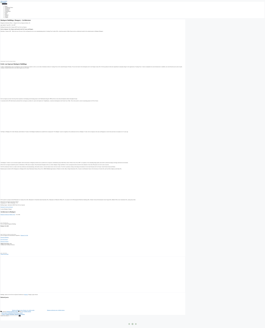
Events (6, 12)
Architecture (7, 8)
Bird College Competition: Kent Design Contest (12, 313)
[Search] (20, 315)
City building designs (26, 311)
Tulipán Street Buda (4, 254)
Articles (6, 16)
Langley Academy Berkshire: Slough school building (13, 314)
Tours (6, 13)
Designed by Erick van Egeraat (7, 207)
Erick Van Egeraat (4, 239)
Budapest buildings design (12, 311)
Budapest (26, 294)
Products (6, 15)
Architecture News (9, 7)
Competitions (7, 11)
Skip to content (4, 1)
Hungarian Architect (4, 241)
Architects (7, 10)
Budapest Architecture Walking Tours (8, 214)
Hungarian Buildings (5, 237)
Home (6, 6)
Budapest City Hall (24, 235)
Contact (6, 17)
